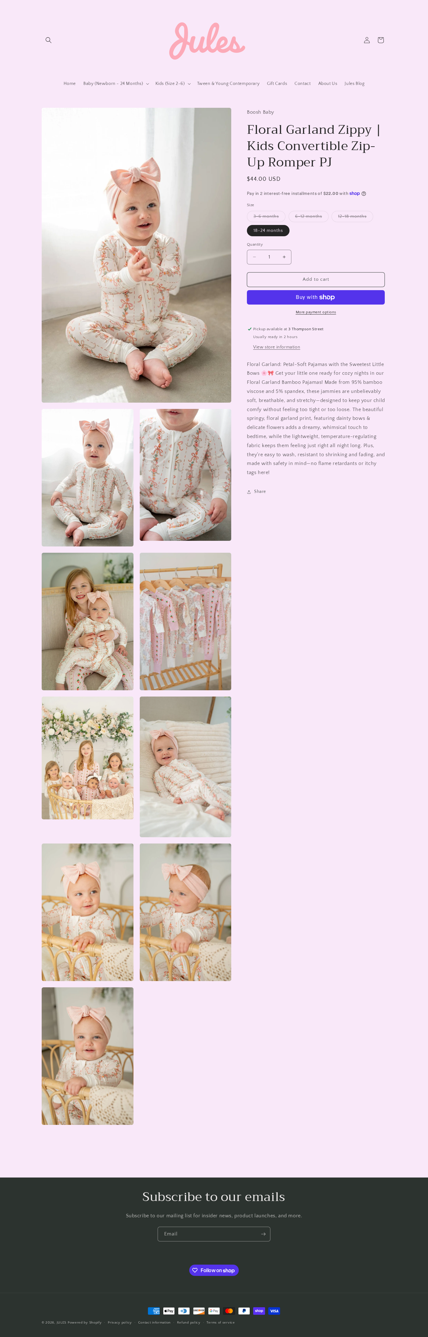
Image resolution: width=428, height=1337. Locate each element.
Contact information (154, 1322)
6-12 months (312, 218)
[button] (48, 40)
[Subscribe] (263, 1234)
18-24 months (268, 230)
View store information (276, 347)
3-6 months (269, 218)
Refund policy (189, 1322)
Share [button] (260, 491)
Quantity (255, 244)
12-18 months (355, 218)
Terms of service (220, 1322)
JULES (62, 1322)
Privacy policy (120, 1322)
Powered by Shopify (85, 1322)
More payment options (316, 312)
